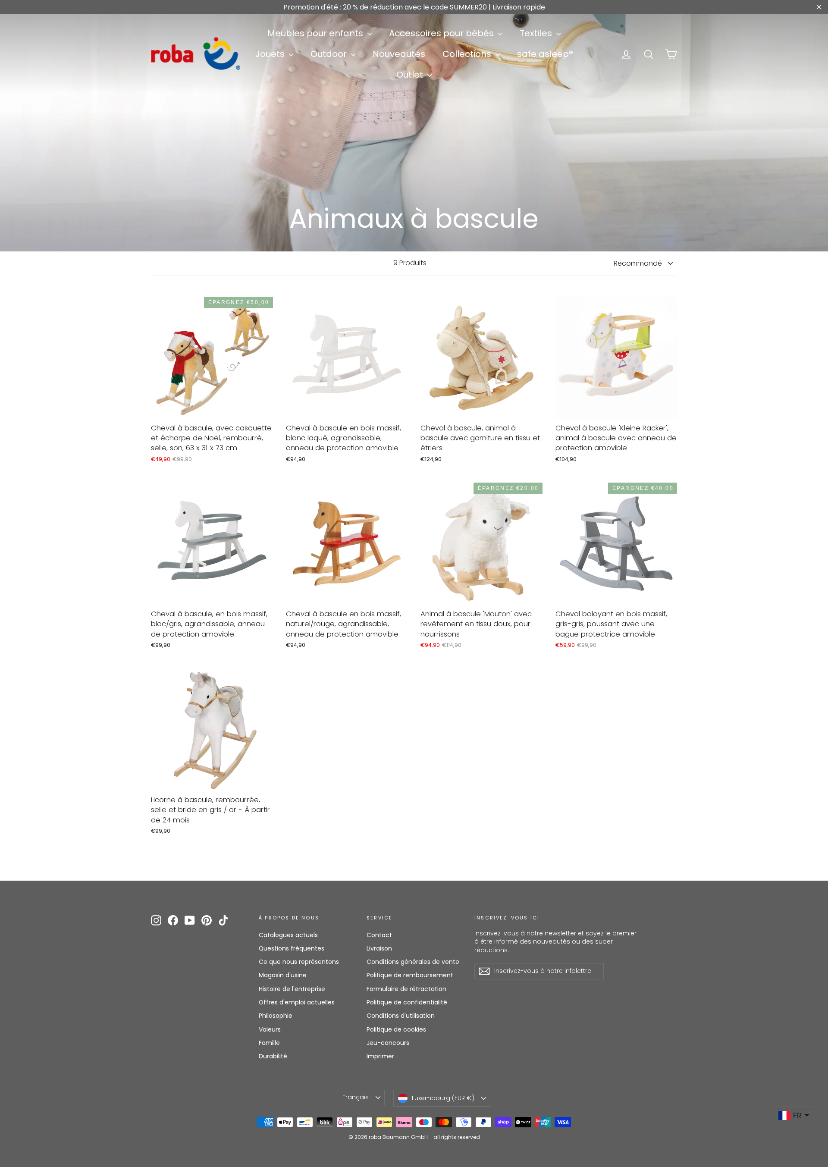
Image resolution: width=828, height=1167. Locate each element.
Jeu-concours (388, 1042)
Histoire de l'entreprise (292, 989)
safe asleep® (545, 54)
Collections (467, 54)
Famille (269, 1042)
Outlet (410, 75)
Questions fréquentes (291, 948)
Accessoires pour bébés (442, 33)
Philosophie (275, 1015)
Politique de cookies (396, 1029)
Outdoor (329, 54)
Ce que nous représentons (299, 961)
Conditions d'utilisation (401, 1015)
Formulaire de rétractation (406, 989)
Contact (379, 935)
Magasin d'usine (283, 975)
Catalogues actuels (288, 935)
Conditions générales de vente (413, 961)
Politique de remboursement (410, 975)
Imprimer (380, 1056)
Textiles (537, 33)
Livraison (379, 948)
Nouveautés (399, 54)
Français (355, 1097)
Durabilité (273, 1056)
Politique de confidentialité (407, 1002)
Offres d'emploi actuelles (297, 1002)
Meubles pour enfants (316, 33)
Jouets (271, 54)
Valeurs (270, 1029)
